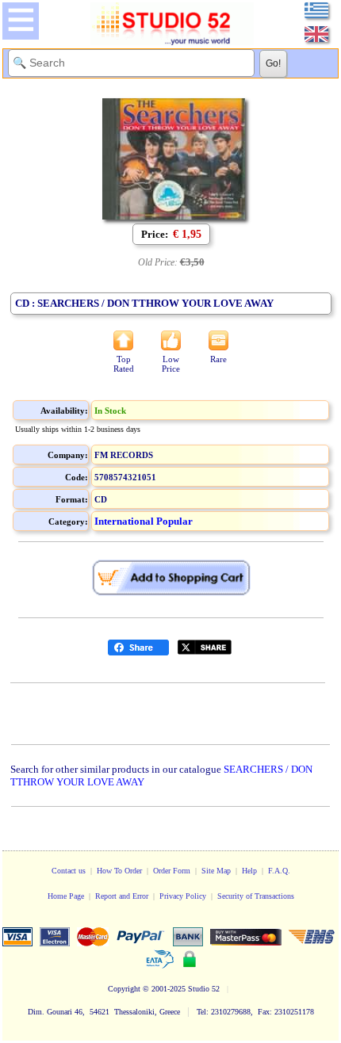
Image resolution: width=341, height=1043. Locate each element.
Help (249, 870)
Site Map (216, 870)
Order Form (171, 870)
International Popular (143, 521)
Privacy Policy (182, 896)
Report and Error (121, 896)
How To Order (119, 870)
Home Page (66, 896)
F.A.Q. (279, 870)
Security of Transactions (255, 896)
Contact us (69, 870)
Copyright (124, 988)
